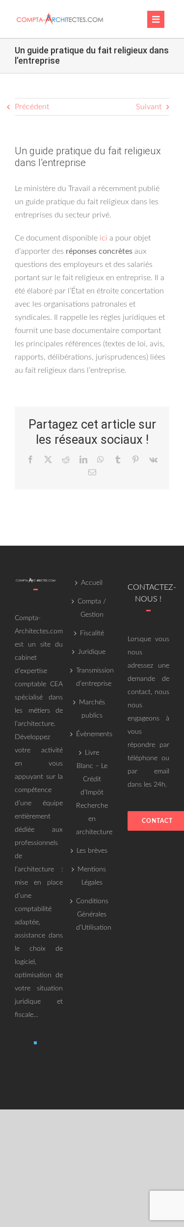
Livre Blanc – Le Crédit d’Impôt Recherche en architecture (92, 792)
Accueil (92, 582)
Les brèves (92, 850)
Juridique (91, 652)
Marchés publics (92, 709)
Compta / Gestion (92, 608)
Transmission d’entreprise (92, 677)
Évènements (92, 734)
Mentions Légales (92, 876)
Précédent (32, 107)
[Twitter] (35, 1042)
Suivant (148, 107)
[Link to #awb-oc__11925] (155, 19)
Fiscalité (92, 633)
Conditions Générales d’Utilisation (92, 914)
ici (103, 238)
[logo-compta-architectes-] (60, 15)
